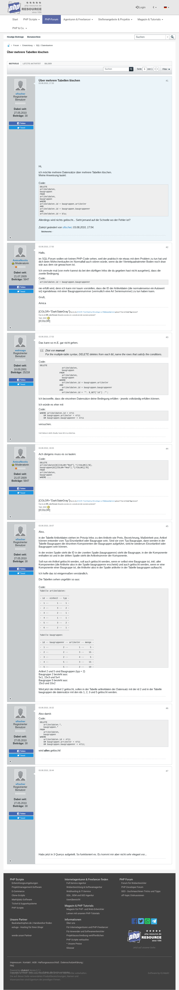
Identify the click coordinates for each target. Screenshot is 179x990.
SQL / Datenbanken (44, 45)
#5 (167, 526)
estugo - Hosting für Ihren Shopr (27, 927)
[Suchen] (172, 37)
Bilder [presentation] (48, 64)
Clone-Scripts (18, 895)
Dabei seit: (20, 108)
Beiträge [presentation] (14, 64)
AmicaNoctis (20, 260)
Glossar (70, 948)
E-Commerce (18, 891)
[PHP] (24, 7)
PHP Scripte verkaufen (77, 939)
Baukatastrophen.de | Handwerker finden (32, 923)
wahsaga (20, 350)
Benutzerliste (34, 37)
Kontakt (27, 962)
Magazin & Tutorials (149, 19)
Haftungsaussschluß (48, 962)
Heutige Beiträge (15, 37)
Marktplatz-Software (22, 899)
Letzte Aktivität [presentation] (32, 64)
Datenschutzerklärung (72, 962)
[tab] (14, 63)
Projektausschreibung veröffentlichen (85, 935)
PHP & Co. (18, 28)
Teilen (23, 123)
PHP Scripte (30, 19)
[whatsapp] (148, 922)
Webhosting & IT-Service (78, 891)
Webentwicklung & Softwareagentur (84, 887)
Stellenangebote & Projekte (114, 19)
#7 (167, 771)
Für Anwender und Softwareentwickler (85, 931)
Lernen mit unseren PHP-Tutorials (83, 913)
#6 (167, 708)
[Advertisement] (103, 126)
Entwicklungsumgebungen (25, 883)
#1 (167, 81)
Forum (16, 45)
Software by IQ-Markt (158, 973)
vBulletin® (25, 970)
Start (15, 19)
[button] (154, 7)
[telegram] (154, 922)
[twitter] (141, 922)
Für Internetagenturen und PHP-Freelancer (87, 927)
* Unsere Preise (74, 943)
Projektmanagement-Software (27, 887)
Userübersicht (73, 899)
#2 (167, 247)
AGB (34, 962)
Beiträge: (18, 115)
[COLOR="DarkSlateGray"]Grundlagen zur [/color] (96, 312)
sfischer (20, 93)
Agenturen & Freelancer (77, 19)
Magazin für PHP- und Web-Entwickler (85, 909)
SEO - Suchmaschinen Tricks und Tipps (140, 891)
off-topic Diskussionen (132, 895)
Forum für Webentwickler (133, 883)
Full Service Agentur (76, 883)
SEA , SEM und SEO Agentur (80, 895)
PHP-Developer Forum (132, 887)
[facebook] (135, 922)
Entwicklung (27, 45)
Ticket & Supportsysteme (24, 903)
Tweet (22, 127)
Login (141, 7)
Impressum (15, 962)
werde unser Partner (22, 935)
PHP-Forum (51, 19)
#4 (167, 449)
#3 (167, 337)
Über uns (70, 923)
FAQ (12, 965)
